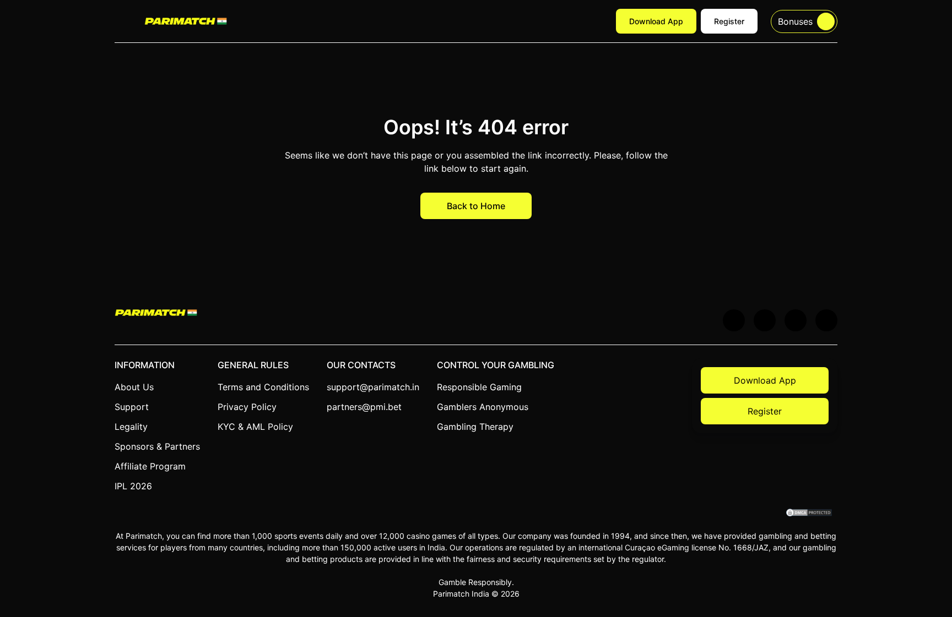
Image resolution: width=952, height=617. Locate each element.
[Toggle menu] (123, 21)
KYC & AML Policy (255, 426)
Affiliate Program (150, 466)
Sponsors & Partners (157, 446)
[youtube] (765, 320)
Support (132, 406)
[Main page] (185, 21)
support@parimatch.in (373, 386)
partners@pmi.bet (364, 406)
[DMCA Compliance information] (809, 513)
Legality (131, 426)
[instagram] (826, 320)
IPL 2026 (133, 486)
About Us (134, 386)
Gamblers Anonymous (482, 406)
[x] (734, 320)
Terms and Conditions (263, 386)
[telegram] (796, 320)
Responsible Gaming (479, 386)
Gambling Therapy (475, 426)
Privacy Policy (247, 406)
